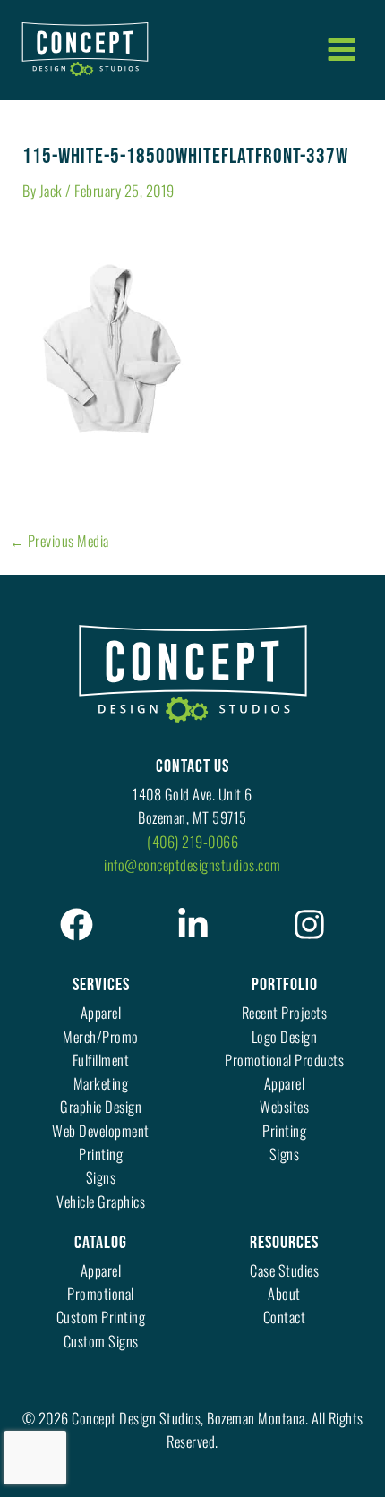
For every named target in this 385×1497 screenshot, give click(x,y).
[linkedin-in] (193, 924)
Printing (101, 1153)
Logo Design (285, 1036)
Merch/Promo (101, 1036)
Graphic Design (100, 1106)
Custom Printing (101, 1316)
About (284, 1293)
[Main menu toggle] (341, 49)
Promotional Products (284, 1059)
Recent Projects (285, 1012)
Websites (284, 1106)
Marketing (101, 1083)
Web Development (101, 1130)
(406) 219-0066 (192, 841)
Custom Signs (101, 1341)
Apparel (101, 1012)
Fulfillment (101, 1059)
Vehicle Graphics (100, 1201)
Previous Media (59, 541)
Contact (284, 1316)
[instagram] (309, 924)
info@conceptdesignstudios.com (192, 864)
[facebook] (77, 924)
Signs (101, 1177)
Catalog (100, 1242)
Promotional (100, 1293)
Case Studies (284, 1270)
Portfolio (285, 985)
